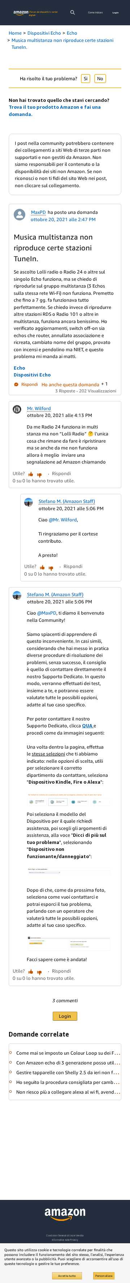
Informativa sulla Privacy (65, 1240)
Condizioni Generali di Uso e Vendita (64, 1235)
